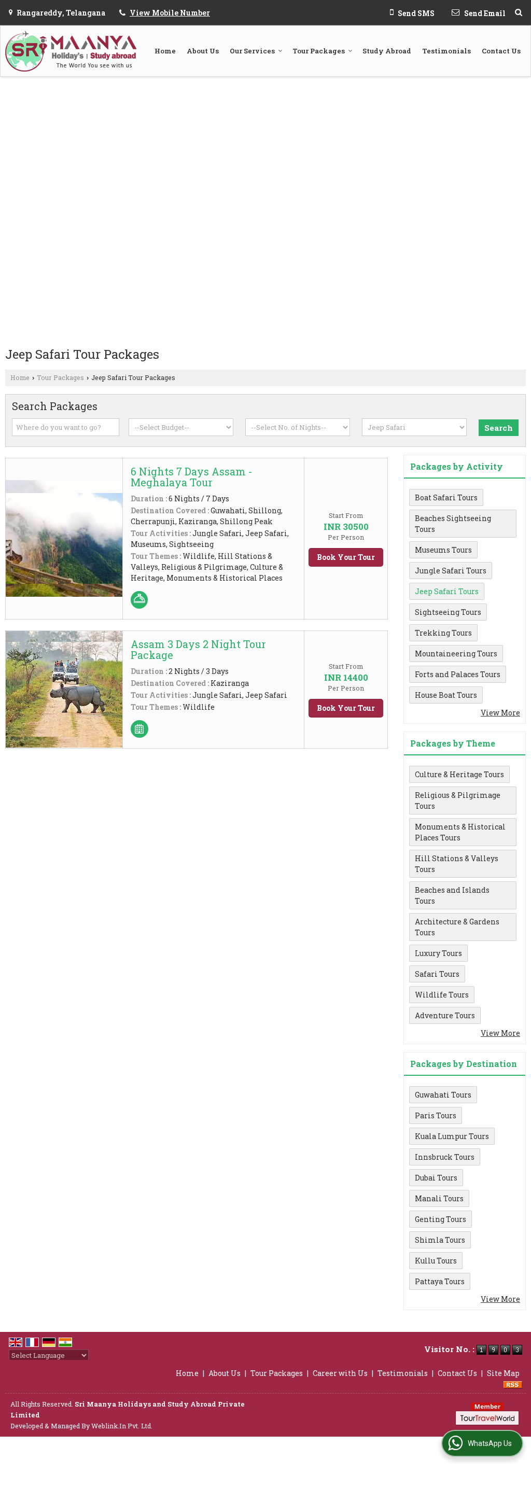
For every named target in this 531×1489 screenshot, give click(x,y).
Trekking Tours (443, 633)
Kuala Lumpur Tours (452, 1136)
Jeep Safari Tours (447, 591)
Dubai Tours (436, 1178)
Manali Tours (439, 1198)
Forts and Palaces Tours (457, 674)
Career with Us (340, 1373)
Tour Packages (318, 50)
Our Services (252, 50)
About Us (203, 50)
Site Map (503, 1373)
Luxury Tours (438, 953)
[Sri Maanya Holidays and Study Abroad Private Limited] (70, 51)
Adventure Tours (445, 1015)
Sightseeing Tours (448, 612)
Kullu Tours (436, 1261)
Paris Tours (435, 1115)
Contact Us (501, 50)
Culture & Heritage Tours (459, 774)
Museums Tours (443, 550)
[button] (170, 13)
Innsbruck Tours (444, 1157)
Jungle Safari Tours (450, 570)
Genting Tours (440, 1219)
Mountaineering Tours (456, 653)
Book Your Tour (346, 557)
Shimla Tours (440, 1240)
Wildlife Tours (442, 995)
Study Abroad (386, 50)
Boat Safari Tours (446, 497)
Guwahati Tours (443, 1095)
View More (500, 713)
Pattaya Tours (440, 1281)
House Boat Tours (446, 695)
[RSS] (513, 1384)
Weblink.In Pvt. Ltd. (121, 1426)
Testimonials (446, 50)
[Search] (518, 12)
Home (165, 50)
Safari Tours (437, 974)
